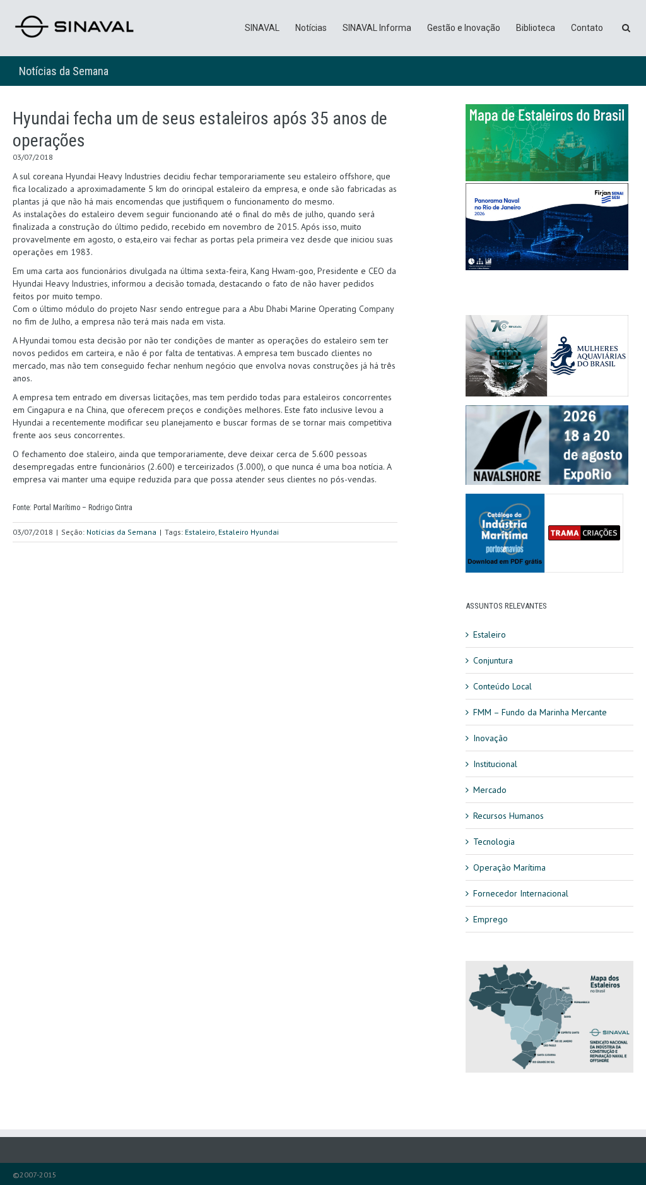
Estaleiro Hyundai (248, 532)
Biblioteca (535, 28)
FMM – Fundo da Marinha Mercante (540, 712)
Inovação (490, 738)
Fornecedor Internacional (520, 893)
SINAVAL (262, 28)
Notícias (311, 28)
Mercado (490, 789)
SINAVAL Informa (377, 28)
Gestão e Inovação (463, 28)
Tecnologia (494, 841)
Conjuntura (493, 660)
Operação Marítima (509, 867)
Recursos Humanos (508, 815)
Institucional (495, 764)
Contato (587, 28)
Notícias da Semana (64, 71)
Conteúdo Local (502, 686)
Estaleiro (200, 532)
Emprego (490, 919)
